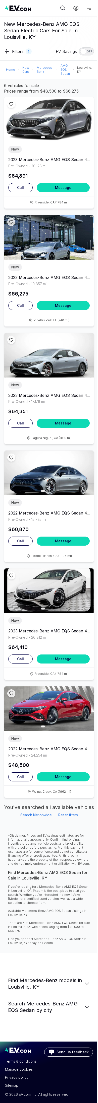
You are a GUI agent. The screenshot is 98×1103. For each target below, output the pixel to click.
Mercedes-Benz (45, 69)
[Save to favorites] (11, 104)
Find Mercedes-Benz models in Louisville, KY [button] (45, 983)
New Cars (25, 69)
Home (10, 69)
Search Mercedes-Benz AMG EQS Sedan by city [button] (43, 1007)
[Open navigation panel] (89, 8)
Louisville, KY (84, 69)
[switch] (86, 51)
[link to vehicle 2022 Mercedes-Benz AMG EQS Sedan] (49, 473)
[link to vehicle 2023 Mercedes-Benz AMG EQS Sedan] (49, 119)
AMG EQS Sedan (65, 70)
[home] (32, 8)
